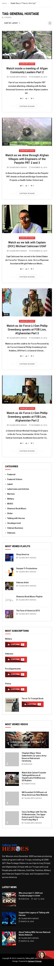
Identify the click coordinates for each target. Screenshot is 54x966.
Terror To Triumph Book (32, 698)
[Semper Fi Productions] (9, 572)
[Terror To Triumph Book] (12, 705)
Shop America (22, 554)
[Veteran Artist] (9, 586)
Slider (10, 513)
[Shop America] (9, 558)
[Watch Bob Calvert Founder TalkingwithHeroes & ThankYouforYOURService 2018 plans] (12, 779)
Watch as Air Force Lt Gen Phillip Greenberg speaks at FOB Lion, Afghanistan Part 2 (27, 416)
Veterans (11, 533)
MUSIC (10, 504)
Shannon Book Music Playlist (29, 596)
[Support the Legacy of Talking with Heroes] (9, 919)
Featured (11, 474)
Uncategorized (14, 523)
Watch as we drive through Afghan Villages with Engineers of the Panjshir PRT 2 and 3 (27, 159)
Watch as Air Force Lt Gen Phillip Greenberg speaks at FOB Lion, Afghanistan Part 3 (27, 329)
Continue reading (27, 106)
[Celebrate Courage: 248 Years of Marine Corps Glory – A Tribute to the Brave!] (27, 740)
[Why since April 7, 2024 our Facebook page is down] (9, 899)
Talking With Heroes (18, 77)
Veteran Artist (22, 582)
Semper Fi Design (35, 961)
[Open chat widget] (45, 955)
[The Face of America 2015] (9, 614)
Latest (10, 484)
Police (8, 684)
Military (10, 499)
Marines (11, 494)
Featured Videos (14, 479)
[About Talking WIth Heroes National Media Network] (9, 938)
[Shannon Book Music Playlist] (9, 600)
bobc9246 (28, 764)
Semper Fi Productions (26, 568)
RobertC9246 (29, 784)
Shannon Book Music (16, 508)
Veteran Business (15, 528)
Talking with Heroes (27, 64)
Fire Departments (13, 669)
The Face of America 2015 (28, 611)
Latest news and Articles (18, 489)
